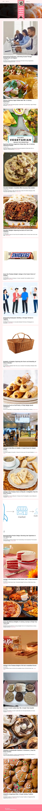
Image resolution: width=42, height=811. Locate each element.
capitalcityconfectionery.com (21, 12)
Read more (18, 61)
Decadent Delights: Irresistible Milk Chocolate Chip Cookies (19, 188)
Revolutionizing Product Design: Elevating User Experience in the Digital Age (19, 536)
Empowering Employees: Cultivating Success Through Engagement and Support (17, 57)
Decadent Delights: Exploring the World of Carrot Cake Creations (18, 231)
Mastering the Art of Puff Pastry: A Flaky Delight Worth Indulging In (18, 406)
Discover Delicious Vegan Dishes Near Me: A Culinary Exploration (17, 101)
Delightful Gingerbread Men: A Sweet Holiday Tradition (18, 794)
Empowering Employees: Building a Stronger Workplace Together (18, 318)
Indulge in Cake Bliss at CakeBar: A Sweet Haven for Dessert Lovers (19, 448)
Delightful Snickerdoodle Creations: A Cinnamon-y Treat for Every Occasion (19, 751)
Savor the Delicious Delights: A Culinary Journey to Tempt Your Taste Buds (20, 622)
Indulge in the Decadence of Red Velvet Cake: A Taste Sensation (20, 579)
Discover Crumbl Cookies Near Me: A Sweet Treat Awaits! (18, 708)
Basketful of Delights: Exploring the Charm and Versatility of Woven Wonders (19, 362)
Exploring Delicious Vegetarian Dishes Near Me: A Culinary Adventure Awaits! (19, 145)
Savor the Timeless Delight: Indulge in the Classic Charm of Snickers (19, 274)
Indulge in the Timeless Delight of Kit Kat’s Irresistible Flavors (19, 665)
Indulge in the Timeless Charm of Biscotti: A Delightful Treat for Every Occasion (20, 492)
